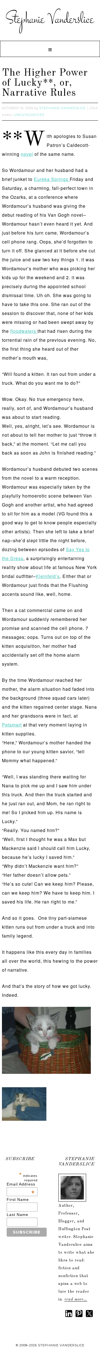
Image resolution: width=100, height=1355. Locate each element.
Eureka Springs (52, 179)
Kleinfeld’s (48, 576)
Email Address (21, 1184)
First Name (18, 1199)
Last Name (17, 1214)
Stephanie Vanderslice (50, 20)
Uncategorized (29, 115)
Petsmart (12, 724)
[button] (50, 49)
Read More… (75, 1299)
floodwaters (24, 331)
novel (27, 154)
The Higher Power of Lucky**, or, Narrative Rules (45, 83)
